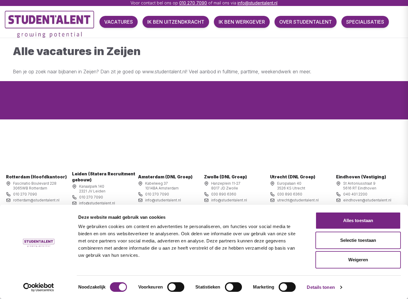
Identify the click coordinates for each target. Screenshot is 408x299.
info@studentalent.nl (257, 2)
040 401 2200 (355, 194)
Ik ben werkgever (242, 22)
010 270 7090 (193, 2)
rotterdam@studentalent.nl (36, 200)
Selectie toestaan (358, 240)
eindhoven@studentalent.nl (367, 200)
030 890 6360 (223, 194)
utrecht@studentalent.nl (298, 200)
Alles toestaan (358, 220)
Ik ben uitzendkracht (175, 22)
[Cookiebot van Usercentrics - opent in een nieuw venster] (39, 287)
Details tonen (321, 287)
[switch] (175, 287)
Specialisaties (365, 22)
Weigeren (358, 259)
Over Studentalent (305, 22)
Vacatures (118, 22)
